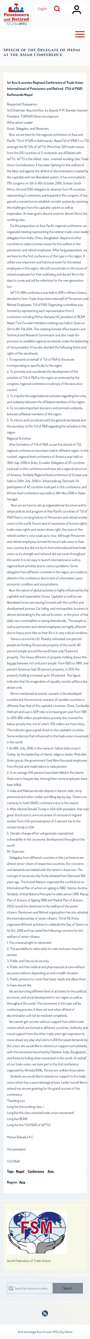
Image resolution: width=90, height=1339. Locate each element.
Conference (36, 1171)
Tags (10, 1171)
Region (12, 1182)
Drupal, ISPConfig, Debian (58, 1332)
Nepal (20, 1171)
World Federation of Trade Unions (29, 1260)
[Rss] (45, 1313)
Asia (51, 1171)
